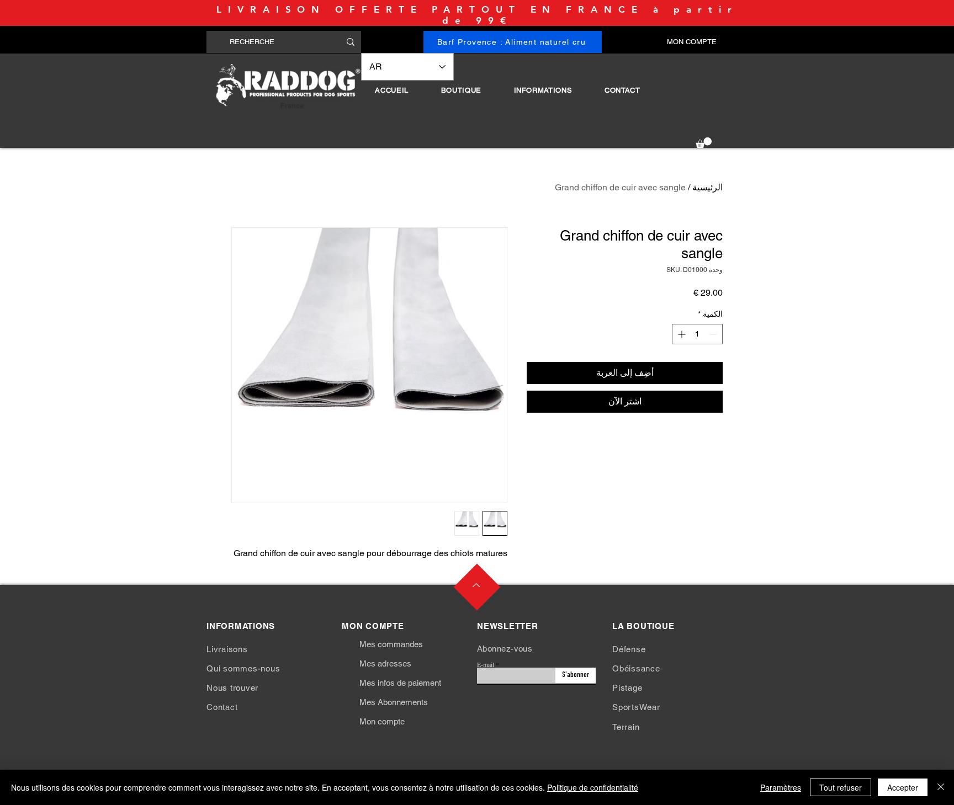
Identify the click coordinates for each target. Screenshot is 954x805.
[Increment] (680, 334)
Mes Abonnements (393, 702)
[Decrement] (714, 334)
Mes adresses (385, 663)
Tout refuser (840, 787)
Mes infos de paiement (400, 682)
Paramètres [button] (780, 787)
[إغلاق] (940, 787)
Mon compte (382, 721)
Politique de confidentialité (592, 787)
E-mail (485, 664)
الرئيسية (707, 187)
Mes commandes (391, 644)
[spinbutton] (697, 334)
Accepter (902, 787)
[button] (461, 90)
